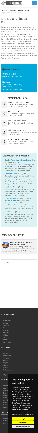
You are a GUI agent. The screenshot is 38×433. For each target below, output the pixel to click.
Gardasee (7, 358)
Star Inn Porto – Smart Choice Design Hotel (20, 160)
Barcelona (7, 407)
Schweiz (6, 333)
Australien (7, 342)
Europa (12, 10)
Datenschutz (7, 421)
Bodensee (7, 356)
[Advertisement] (19, 283)
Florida (5, 360)
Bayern (5, 363)
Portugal (20, 10)
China (5, 335)
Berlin (5, 393)
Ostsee (5, 368)
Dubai (5, 402)
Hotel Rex (8, 212)
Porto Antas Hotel (11, 174)
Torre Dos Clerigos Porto (18, 139)
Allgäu (5, 375)
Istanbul (6, 405)
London (6, 386)
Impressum (7, 423)
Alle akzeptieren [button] (23, 419)
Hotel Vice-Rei (10, 187)
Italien (5, 323)
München (6, 400)
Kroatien (6, 340)
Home (4, 10)
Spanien (6, 325)
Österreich (7, 330)
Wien (5, 398)
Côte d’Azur (7, 370)
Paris (5, 388)
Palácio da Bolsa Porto (17, 130)
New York (6, 391)
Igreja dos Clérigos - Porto (18, 102)
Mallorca (6, 353)
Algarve (6, 365)
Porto (27, 10)
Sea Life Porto (13, 111)
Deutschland (7, 321)
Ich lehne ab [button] (23, 422)
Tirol (4, 372)
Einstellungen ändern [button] (23, 426)
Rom (5, 395)
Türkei (5, 337)
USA (5, 328)
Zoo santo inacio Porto (17, 121)
